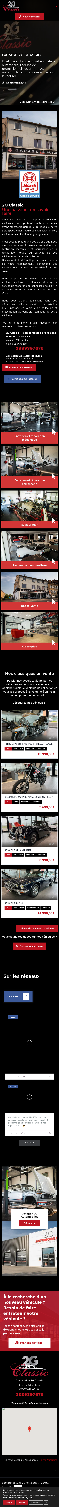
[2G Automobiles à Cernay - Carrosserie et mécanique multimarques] (11, 6)
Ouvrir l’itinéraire (48, 1459)
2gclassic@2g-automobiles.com (24, 355)
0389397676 (29, 348)
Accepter (8, 1502)
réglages (29, 1497)
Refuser (22, 1502)
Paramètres (35, 1502)
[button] (29, 1429)
